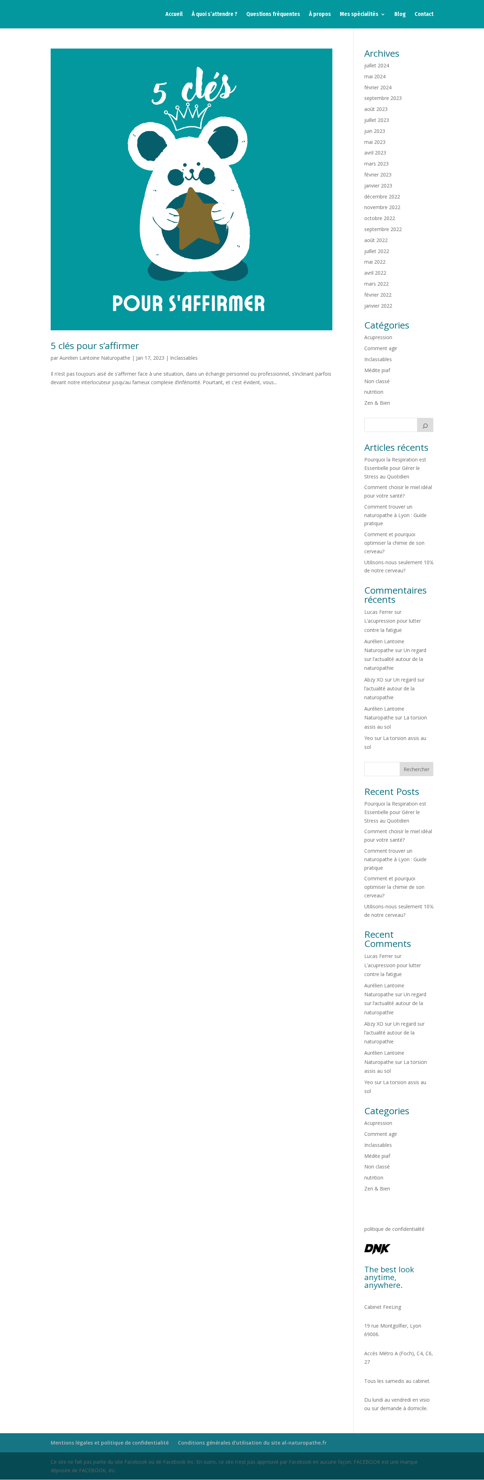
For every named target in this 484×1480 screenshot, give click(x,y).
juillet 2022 (376, 251)
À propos (320, 14)
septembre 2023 (383, 98)
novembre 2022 (382, 207)
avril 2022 (375, 272)
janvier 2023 (378, 185)
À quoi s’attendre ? (214, 14)
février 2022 (378, 294)
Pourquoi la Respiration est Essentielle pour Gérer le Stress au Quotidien (395, 468)
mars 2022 (376, 283)
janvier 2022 (378, 305)
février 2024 (378, 87)
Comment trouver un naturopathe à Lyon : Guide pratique (395, 515)
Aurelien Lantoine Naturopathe (95, 357)
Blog (400, 14)
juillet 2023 (376, 120)
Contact (424, 14)
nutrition (373, 391)
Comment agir (380, 348)
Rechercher (416, 769)
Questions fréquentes (273, 14)
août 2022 (376, 240)
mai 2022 (374, 261)
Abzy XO (373, 679)
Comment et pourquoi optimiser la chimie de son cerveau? (394, 543)
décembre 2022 (382, 196)
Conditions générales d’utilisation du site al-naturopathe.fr (252, 1442)
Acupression (378, 337)
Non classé (377, 381)
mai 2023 (374, 142)
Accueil (174, 14)
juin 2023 (374, 131)
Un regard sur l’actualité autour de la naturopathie (395, 659)
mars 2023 (376, 163)
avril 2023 (375, 152)
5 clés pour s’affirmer (95, 345)
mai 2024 (374, 76)
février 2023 (378, 174)
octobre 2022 (379, 218)
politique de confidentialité (394, 1229)
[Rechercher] (425, 425)
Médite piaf (377, 370)
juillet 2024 (376, 65)
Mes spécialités (359, 14)
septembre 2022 (383, 229)
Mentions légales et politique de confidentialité (110, 1442)
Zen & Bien (377, 402)
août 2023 (376, 109)
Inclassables (184, 357)
